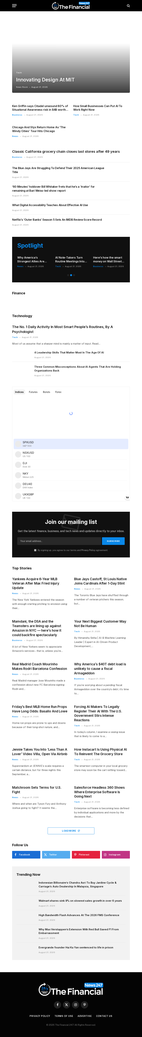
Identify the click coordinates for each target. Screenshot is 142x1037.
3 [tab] (74, 275)
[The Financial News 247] (71, 5)
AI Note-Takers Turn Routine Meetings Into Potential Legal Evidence (70, 259)
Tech (19, 72)
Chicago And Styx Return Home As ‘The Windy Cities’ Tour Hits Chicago (39, 129)
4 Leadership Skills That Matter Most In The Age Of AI (69, 352)
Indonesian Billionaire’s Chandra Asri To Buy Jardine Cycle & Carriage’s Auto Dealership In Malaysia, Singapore (78, 884)
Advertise (85, 1016)
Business (17, 115)
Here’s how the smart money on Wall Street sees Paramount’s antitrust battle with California (107, 259)
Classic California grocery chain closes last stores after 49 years (66, 151)
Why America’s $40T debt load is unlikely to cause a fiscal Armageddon (100, 668)
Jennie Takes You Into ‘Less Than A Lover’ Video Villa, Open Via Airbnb (39, 752)
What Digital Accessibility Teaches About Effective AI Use (50, 205)
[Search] (128, 6)
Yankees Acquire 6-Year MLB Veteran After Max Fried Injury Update (35, 583)
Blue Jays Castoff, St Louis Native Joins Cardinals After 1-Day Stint (100, 581)
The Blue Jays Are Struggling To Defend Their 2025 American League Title (58, 170)
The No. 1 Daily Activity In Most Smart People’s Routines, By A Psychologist (62, 329)
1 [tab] (68, 275)
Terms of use (64, 1016)
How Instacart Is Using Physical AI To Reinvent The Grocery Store (100, 752)
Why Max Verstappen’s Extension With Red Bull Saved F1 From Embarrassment (79, 931)
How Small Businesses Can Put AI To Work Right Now (97, 108)
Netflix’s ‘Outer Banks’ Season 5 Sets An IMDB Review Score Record (57, 219)
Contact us (104, 1016)
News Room (22, 87)
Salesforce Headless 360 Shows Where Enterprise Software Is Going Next (99, 792)
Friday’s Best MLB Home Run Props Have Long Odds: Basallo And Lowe (39, 709)
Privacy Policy (88, 550)
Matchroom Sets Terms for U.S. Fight (36, 790)
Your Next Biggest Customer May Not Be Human (100, 623)
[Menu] (14, 6)
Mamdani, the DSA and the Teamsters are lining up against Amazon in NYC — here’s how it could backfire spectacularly (36, 628)
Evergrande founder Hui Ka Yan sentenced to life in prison (76, 947)
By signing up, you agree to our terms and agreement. (72, 550)
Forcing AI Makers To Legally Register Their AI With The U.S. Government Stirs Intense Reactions (98, 713)
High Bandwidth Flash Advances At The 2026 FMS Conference (79, 915)
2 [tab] (71, 275)
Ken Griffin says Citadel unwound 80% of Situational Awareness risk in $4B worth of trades (40, 108)
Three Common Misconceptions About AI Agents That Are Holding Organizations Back (77, 368)
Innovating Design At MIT (45, 80)
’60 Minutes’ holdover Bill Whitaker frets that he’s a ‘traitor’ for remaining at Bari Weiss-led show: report (53, 188)
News (15, 136)
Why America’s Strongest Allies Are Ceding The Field (30, 259)
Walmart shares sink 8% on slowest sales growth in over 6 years (80, 900)
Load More (69, 831)
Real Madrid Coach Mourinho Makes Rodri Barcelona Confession (39, 666)
